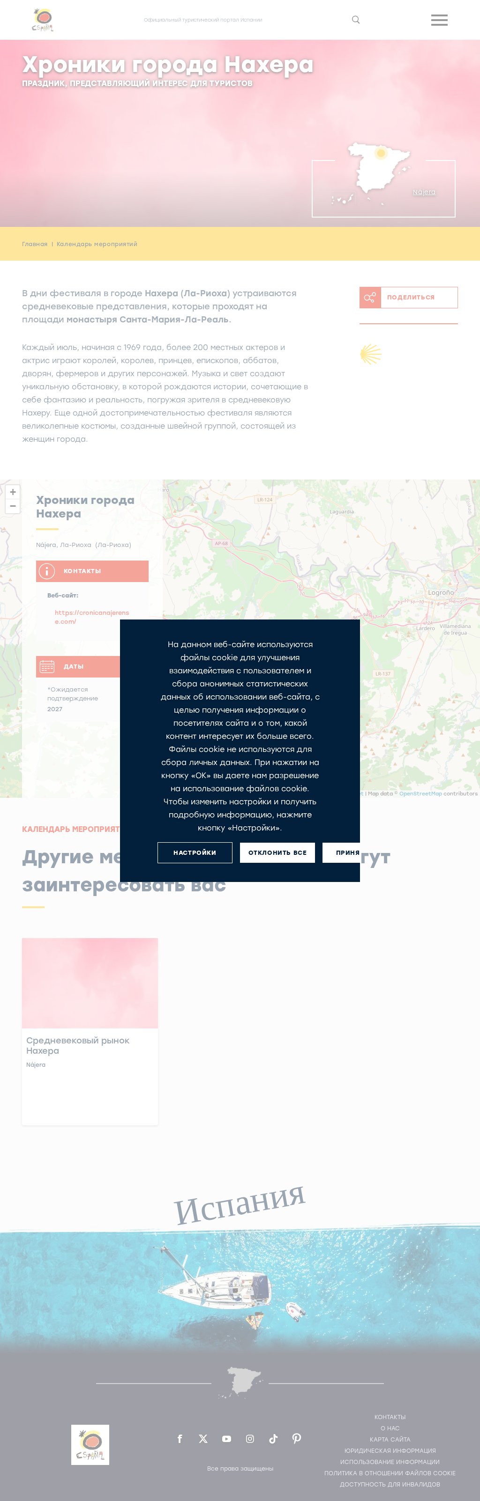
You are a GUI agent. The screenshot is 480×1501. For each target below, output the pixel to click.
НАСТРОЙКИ (194, 852)
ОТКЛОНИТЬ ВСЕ (277, 852)
